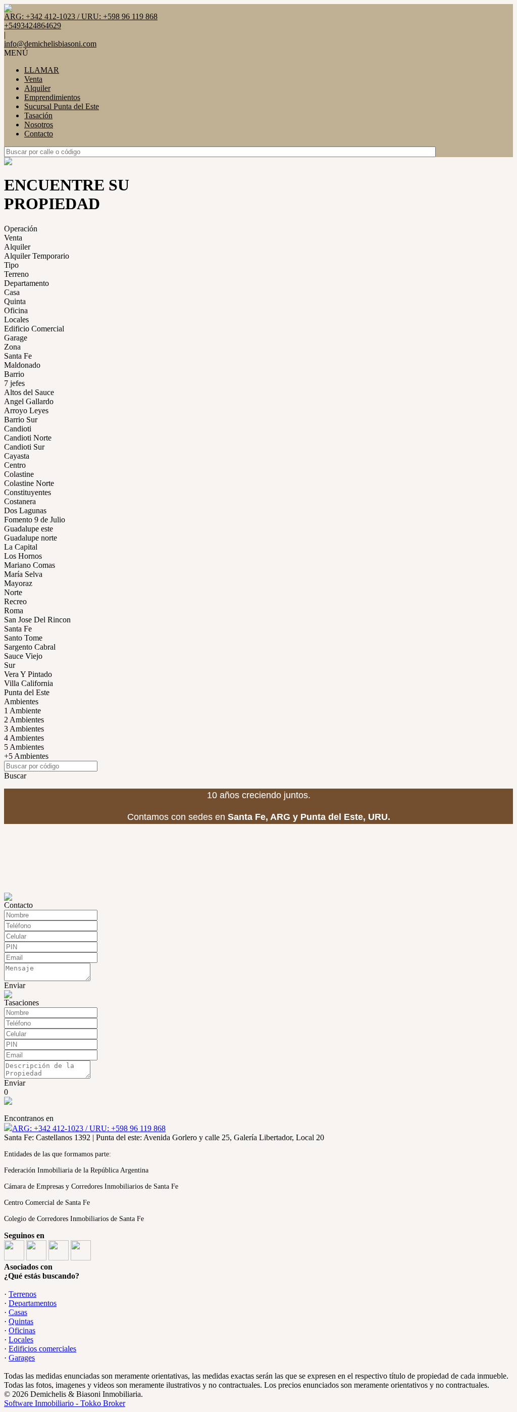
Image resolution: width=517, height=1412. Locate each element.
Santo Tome (23, 638)
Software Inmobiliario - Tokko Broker (64, 1403)
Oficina (16, 310)
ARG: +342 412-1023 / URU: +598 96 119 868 (89, 1128)
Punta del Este (26, 692)
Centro (15, 465)
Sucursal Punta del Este (61, 106)
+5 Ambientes (26, 756)
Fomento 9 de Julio (34, 519)
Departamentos (33, 1303)
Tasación (38, 115)
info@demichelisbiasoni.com (50, 43)
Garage (15, 337)
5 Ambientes (24, 747)
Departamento (26, 283)
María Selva (23, 574)
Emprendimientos (52, 97)
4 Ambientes (24, 738)
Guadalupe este (28, 528)
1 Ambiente (22, 710)
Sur (9, 665)
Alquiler (37, 88)
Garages (22, 1357)
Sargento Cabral (30, 647)
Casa (12, 292)
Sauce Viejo (23, 656)
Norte (13, 592)
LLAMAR (41, 70)
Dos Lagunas (25, 510)
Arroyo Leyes (26, 410)
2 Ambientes (24, 719)
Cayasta (16, 456)
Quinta (15, 301)
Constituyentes (27, 492)
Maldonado (22, 365)
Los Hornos (23, 556)
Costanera (20, 501)
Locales (16, 319)
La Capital (20, 547)
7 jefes (14, 383)
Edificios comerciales (42, 1348)
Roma (13, 610)
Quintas (21, 1321)
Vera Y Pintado (28, 674)
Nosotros (38, 124)
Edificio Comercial (34, 328)
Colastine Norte (29, 483)
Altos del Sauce (29, 392)
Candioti (17, 428)
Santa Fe (18, 356)
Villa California (28, 683)
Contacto (38, 133)
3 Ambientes (24, 728)
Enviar (14, 985)
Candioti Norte (27, 437)
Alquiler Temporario (36, 256)
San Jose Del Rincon (37, 619)
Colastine (19, 474)
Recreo (15, 601)
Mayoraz (18, 583)
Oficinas (22, 1330)
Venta (33, 79)
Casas (18, 1312)
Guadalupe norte (30, 537)
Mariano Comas (29, 565)
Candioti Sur (24, 447)
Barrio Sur (20, 419)
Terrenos (22, 1294)
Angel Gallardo (29, 401)
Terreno (16, 274)
